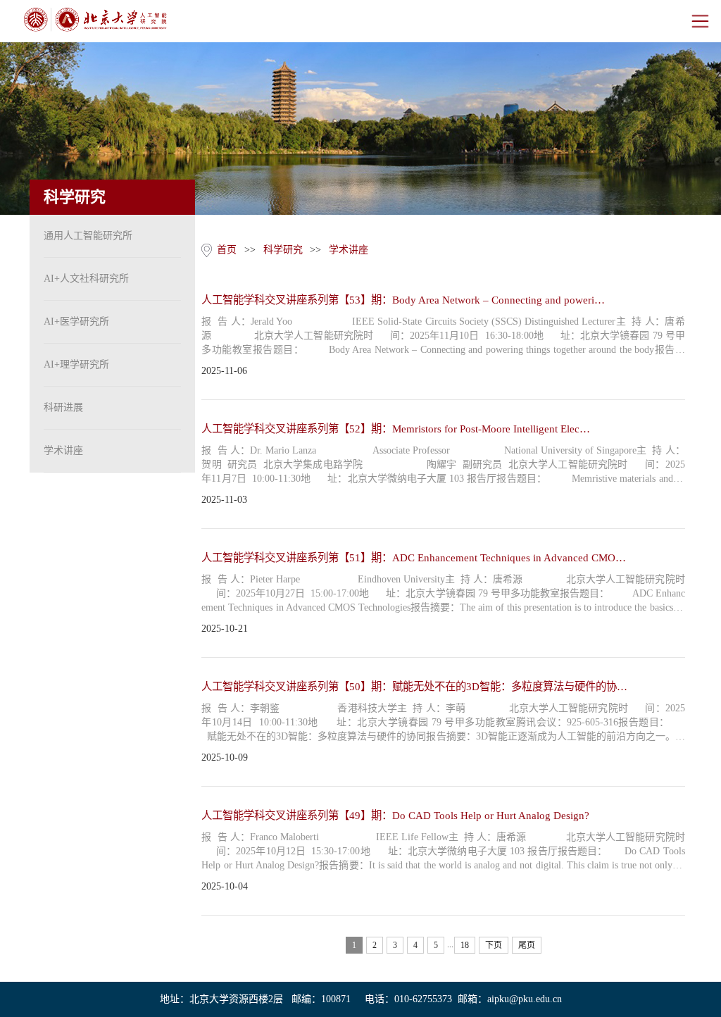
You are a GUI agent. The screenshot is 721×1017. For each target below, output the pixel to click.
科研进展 (63, 407)
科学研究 (283, 249)
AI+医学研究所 (76, 321)
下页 (493, 945)
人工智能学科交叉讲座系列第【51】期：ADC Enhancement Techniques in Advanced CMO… (413, 557)
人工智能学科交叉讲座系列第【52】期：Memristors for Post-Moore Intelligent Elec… (395, 429)
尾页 (526, 945)
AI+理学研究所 (76, 364)
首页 (227, 249)
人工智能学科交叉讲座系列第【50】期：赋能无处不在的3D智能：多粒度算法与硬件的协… (414, 686)
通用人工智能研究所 (88, 235)
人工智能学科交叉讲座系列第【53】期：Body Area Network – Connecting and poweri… (403, 300)
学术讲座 (63, 450)
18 (464, 945)
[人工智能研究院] (95, 19)
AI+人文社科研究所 (86, 278)
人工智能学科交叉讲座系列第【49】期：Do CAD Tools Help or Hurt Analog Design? (395, 815)
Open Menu (700, 21)
